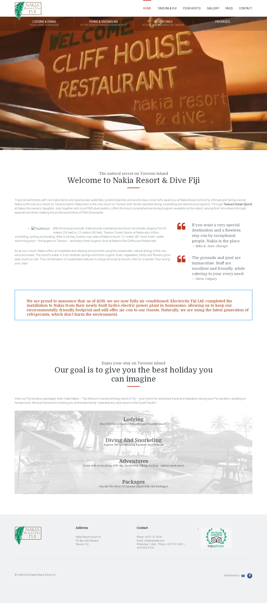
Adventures (163, 23)
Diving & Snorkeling (103, 23)
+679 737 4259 (153, 536)
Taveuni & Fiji (166, 8)
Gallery (213, 8)
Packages (222, 21)
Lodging (133, 421)
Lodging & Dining (44, 23)
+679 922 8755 (145, 547)
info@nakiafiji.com (154, 540)
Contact (245, 8)
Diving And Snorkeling (134, 441)
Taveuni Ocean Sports (237, 204)
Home (147, 8)
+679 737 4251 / (175, 544)
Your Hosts (192, 8)
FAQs (229, 8)
